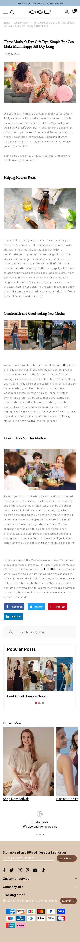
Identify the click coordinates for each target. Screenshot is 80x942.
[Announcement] (40, 3)
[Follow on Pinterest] (27, 870)
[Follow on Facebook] (4, 870)
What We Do (21, 22)
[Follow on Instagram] (20, 870)
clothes (64, 365)
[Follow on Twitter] (12, 870)
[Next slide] (70, 682)
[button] (36, 703)
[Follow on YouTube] (35, 870)
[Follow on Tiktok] (43, 870)
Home (6, 22)
